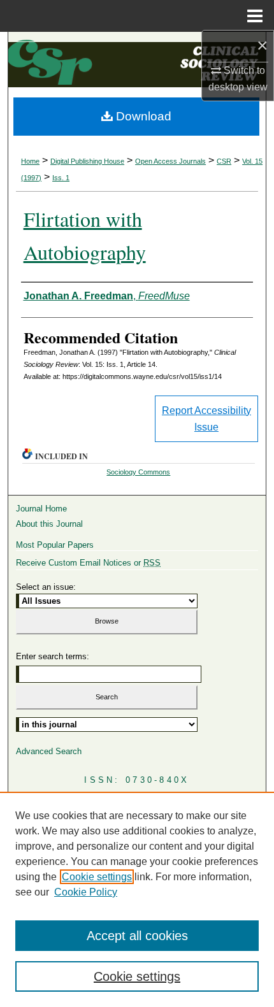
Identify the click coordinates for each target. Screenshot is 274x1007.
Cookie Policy (85, 892)
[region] (137, 899)
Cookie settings (97, 876)
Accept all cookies (137, 936)
